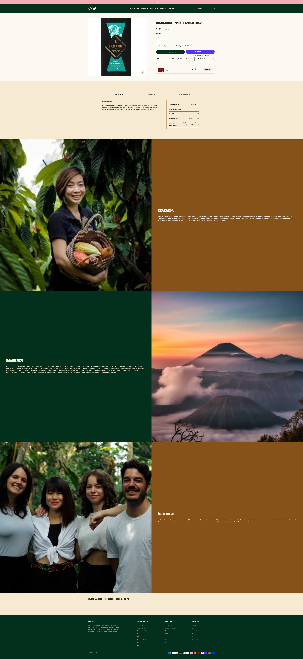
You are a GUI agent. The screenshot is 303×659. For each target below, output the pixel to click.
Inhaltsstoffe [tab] (151, 94)
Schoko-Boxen (141, 637)
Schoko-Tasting (141, 8)
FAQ (166, 634)
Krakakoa (159, 19)
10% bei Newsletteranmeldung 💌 (151, 2)
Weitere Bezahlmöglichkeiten (200, 55)
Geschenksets (141, 634)
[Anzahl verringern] (158, 41)
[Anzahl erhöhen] (165, 41)
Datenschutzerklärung (198, 637)
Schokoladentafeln (142, 628)
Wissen (171, 8)
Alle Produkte (141, 625)
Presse (167, 640)
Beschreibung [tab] (118, 94)
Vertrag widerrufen (197, 634)
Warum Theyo (169, 625)
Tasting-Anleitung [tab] (184, 94)
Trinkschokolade (141, 631)
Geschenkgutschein (142, 643)
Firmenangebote (170, 628)
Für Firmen (153, 8)
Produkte (130, 8)
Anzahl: (158, 37)
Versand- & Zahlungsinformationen (198, 641)
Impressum (195, 625)
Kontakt (167, 643)
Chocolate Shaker (142, 640)
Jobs (166, 637)
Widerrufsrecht (196, 631)
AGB (193, 628)
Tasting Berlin (169, 631)
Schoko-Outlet (141, 646)
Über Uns (163, 8)
